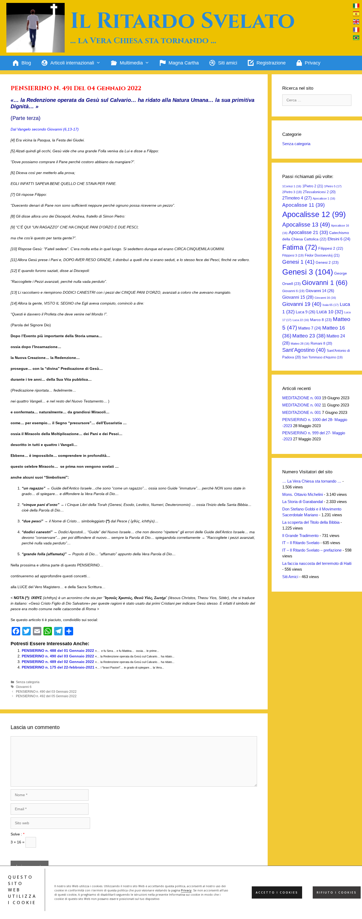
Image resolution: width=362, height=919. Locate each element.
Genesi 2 (327, 262)
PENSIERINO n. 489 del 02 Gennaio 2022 (58, 662)
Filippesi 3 (293, 255)
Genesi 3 (307, 271)
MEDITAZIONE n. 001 (301, 412)
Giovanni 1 (324, 282)
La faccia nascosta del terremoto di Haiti (316, 563)
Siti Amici (290, 576)
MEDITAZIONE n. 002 (301, 405)
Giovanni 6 (24, 687)
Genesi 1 (298, 262)
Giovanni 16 (325, 297)
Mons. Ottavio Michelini (302, 494)
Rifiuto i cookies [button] (337, 892)
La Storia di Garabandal (302, 501)
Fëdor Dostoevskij (322, 255)
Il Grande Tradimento (300, 535)
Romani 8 (321, 343)
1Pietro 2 (312, 186)
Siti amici (227, 63)
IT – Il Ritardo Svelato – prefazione (312, 550)
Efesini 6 (339, 239)
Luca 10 (329, 311)
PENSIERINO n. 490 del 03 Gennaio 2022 (58, 656)
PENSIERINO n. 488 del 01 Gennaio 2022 (58, 650)
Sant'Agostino (304, 350)
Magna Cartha (184, 63)
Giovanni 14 (320, 290)
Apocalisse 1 (324, 198)
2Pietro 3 (292, 192)
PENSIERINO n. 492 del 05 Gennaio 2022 (46, 696)
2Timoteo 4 (297, 198)
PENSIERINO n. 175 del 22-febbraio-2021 (58, 667)
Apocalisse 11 (303, 205)
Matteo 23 (308, 336)
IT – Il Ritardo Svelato (300, 542)
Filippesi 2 (330, 248)
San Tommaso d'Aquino (322, 357)
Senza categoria (27, 682)
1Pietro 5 (333, 186)
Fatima (299, 247)
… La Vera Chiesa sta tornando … (311, 481)
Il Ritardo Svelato (182, 21)
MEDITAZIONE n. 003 (301, 398)
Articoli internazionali (72, 63)
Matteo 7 (309, 328)
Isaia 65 (331, 304)
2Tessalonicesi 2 (319, 192)
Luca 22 (301, 320)
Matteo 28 (300, 343)
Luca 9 (305, 312)
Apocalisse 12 (314, 214)
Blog (26, 63)
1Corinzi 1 (291, 186)
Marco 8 (321, 320)
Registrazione (271, 63)
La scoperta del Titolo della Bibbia (310, 522)
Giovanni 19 (301, 304)
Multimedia (131, 63)
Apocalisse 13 (306, 224)
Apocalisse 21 (308, 232)
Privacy (186, 890)
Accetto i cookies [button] (277, 892)
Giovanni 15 (298, 297)
